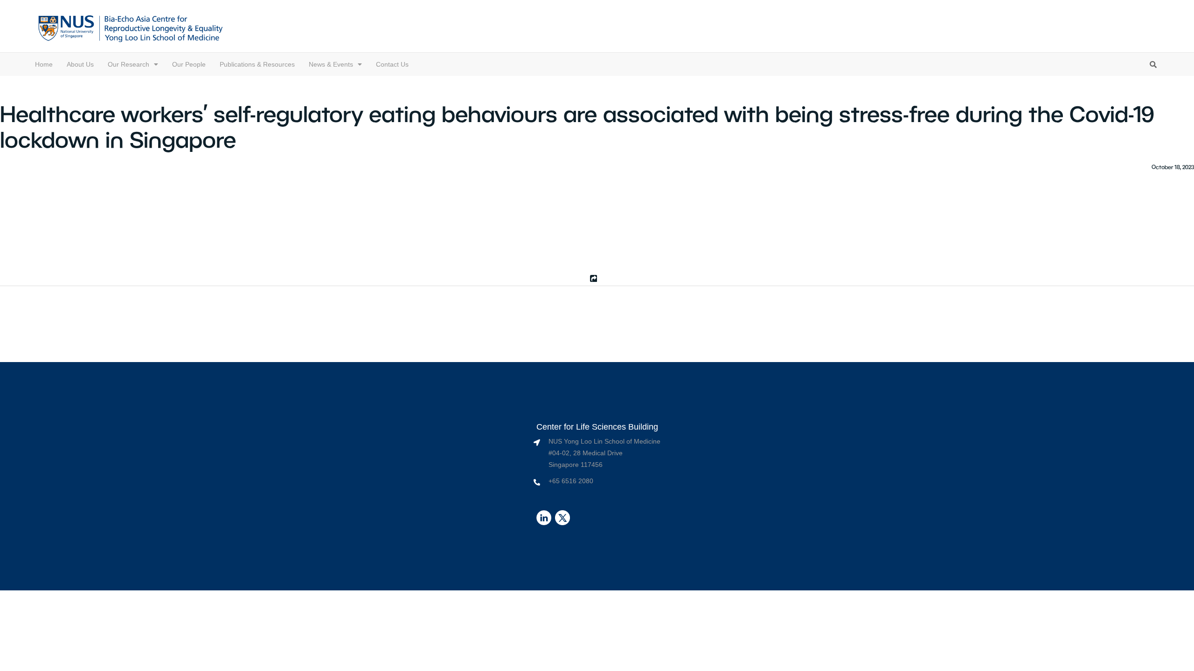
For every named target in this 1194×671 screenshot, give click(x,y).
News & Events (331, 64)
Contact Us (392, 64)
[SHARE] (592, 278)
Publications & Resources (257, 64)
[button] (133, 64)
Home (44, 64)
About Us (80, 64)
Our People (189, 64)
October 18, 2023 (1173, 167)
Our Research (128, 64)
